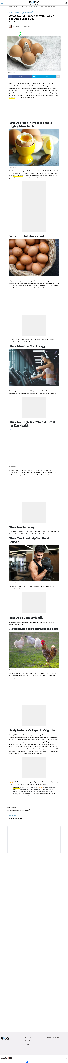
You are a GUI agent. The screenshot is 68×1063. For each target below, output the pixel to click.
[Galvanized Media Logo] (6, 1058)
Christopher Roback (29, 34)
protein (34, 171)
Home (10, 6)
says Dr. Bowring (18, 175)
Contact (27, 1041)
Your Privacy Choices (36, 1062)
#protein (39, 793)
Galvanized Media (25, 1058)
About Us (49, 1041)
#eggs (24, 793)
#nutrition (28, 793)
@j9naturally (14, 88)
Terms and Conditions (53, 1037)
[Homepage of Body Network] (5, 1038)
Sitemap (27, 1044)
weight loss (44, 534)
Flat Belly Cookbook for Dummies (22, 749)
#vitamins (34, 793)
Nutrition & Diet (18, 6)
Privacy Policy (29, 1037)
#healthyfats (45, 793)
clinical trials (38, 281)
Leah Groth (18, 26)
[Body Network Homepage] (34, 3)
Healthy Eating (15, 818)
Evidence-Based (28, 12)
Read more (27, 810)
